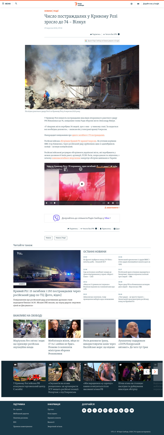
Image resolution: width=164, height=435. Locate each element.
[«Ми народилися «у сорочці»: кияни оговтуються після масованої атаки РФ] (99, 372)
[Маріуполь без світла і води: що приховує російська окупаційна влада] (29, 329)
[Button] (95, 34)
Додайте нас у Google (151, 4)
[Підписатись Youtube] (100, 410)
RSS (14, 422)
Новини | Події (51, 11)
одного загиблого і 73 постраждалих (88, 135)
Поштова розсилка (20, 418)
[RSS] (121, 410)
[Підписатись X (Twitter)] (95, 410)
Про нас (51, 410)
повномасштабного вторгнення (66, 158)
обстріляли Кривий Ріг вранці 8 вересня (78, 141)
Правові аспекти (54, 418)
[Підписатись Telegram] (116, 410)
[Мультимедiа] (138, 3)
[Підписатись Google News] (89, 410)
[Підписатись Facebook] (84, 410)
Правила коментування (22, 427)
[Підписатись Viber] (110, 410)
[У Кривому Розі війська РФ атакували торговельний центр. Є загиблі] (29, 372)
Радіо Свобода (56, 169)
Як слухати (17, 410)
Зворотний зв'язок (55, 427)
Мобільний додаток (21, 414)
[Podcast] (126, 410)
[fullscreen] (117, 203)
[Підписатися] (132, 410)
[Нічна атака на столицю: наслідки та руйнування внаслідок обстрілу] (134, 372)
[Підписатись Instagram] (105, 410)
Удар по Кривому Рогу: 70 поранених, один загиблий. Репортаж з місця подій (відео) (86, 166)
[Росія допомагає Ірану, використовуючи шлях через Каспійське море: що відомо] (99, 329)
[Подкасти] (131, 3)
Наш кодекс (52, 414)
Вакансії (51, 422)
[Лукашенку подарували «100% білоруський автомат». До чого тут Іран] (134, 329)
